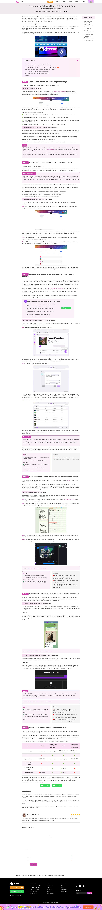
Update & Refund (64, 889)
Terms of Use (49, 887)
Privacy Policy (49, 889)
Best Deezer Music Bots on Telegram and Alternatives (40, 651)
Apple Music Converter (35, 891)
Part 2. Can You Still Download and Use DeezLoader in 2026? (38, 65)
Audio (57, 1)
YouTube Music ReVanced (88, 38)
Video (64, 1)
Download (84, 1)
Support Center (64, 885)
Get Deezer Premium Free (88, 40)
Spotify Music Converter (35, 887)
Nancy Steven (38, 11)
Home (17, 875)
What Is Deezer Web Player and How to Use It (89, 32)
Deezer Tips (58, 11)
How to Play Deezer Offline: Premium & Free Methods (40, 701)
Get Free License (64, 891)
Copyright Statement (51, 893)
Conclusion (27, 75)
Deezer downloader (51, 149)
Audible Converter (34, 893)
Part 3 (34, 150)
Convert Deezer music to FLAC (33, 306)
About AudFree (50, 885)
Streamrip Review (87, 24)
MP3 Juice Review (87, 28)
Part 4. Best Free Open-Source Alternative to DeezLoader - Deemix (40, 69)
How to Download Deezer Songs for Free (37, 568)
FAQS (62, 887)
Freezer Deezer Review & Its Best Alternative (89, 22)
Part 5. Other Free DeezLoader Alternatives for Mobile (37, 71)
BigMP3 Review (87, 30)
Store (51, 1)
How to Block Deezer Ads (88, 19)
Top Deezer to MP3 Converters (87, 37)
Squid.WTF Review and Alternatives (88, 26)
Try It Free (66, 308)
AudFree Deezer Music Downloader (55, 288)
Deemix (68, 480)
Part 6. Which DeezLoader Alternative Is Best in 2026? (37, 73)
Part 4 (77, 132)
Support (70, 1)
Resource (77, 1)
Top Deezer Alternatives (88, 34)
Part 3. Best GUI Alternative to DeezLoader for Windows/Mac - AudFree (41, 67)
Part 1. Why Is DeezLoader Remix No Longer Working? (37, 64)
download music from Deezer (59, 91)
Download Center (15, 891)
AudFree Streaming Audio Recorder (54, 441)
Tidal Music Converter (35, 889)
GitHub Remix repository (69, 499)
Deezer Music (24, 875)
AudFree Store (15, 887)
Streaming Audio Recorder (35, 885)
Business (48, 891)
